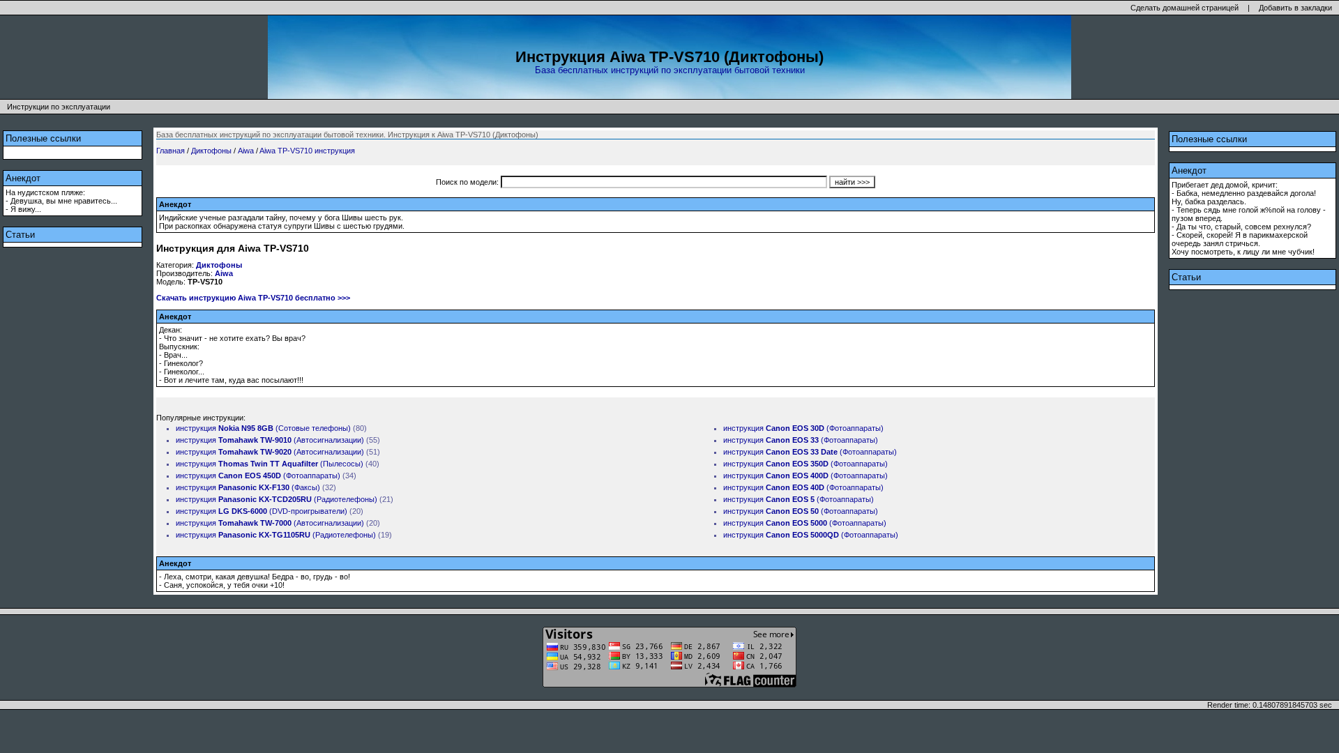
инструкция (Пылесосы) (269, 463)
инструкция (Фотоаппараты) (258, 475)
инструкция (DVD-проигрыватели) (261, 511)
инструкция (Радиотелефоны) (276, 499)
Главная (170, 150)
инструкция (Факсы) (248, 487)
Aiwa (246, 150)
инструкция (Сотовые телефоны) (263, 428)
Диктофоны (211, 150)
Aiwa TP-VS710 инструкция (307, 150)
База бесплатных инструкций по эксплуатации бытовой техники (670, 70)
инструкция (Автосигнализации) (270, 440)
